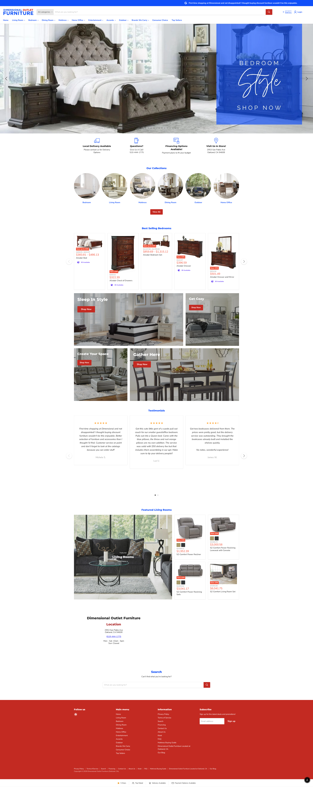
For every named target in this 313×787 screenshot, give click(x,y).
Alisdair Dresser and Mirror (222, 277)
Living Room (18, 20)
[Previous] (69, 261)
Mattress (63, 20)
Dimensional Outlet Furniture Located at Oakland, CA (188, 769)
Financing (162, 725)
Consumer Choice (160, 20)
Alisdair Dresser (184, 266)
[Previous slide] (6, 78)
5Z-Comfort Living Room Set (222, 591)
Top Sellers (177, 20)
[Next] (244, 261)
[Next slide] (306, 78)
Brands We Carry (140, 20)
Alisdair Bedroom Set (152, 255)
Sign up (231, 721)
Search (160, 721)
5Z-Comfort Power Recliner (189, 554)
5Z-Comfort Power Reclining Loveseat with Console (222, 549)
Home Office (78, 20)
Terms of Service (164, 717)
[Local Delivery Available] (97, 146)
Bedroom (32, 20)
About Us (161, 732)
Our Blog (161, 752)
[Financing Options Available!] (176, 146)
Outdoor (123, 20)
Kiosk (160, 735)
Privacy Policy (163, 714)
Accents (110, 20)
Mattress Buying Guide (167, 742)
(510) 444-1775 (113, 636)
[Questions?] (136, 146)
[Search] (269, 12)
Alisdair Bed (81, 258)
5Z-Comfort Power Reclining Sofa (189, 593)
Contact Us (162, 728)
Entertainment (95, 20)
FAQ (159, 739)
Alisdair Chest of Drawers (121, 280)
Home (5, 20)
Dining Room (48, 20)
